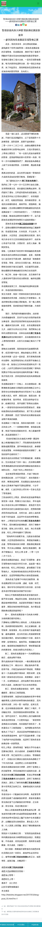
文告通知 (21, 924)
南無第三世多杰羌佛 (7, 924)
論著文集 (35, 924)
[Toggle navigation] (38, 3)
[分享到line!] (23, 25)
